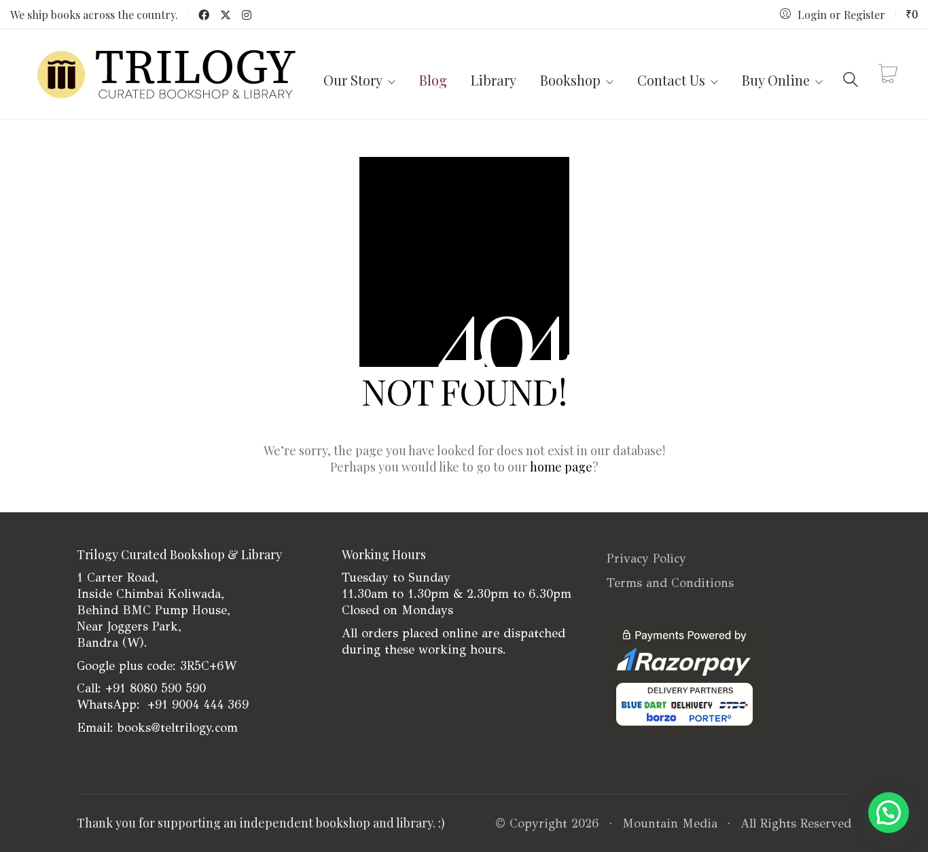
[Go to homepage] (166, 74)
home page (561, 467)
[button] (888, 812)
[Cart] (887, 74)
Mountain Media (669, 823)
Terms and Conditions (670, 582)
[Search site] (850, 76)
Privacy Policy (646, 558)
